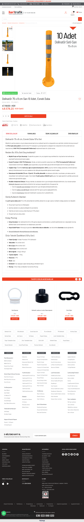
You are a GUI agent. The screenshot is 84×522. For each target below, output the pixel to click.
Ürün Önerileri (73, 134)
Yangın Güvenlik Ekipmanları (74, 388)
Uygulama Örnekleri (75, 503)
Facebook (63, 454)
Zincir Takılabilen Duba (27, 340)
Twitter (66, 454)
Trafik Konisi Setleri (26, 388)
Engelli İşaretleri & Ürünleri (73, 383)
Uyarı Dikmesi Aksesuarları (9, 403)
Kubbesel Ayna (54, 359)
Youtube (69, 454)
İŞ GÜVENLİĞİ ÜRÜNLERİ (47, 474)
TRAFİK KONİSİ (45, 462)
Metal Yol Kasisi (40, 385)
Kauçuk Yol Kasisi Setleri (42, 359)
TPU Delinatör (61, 331)
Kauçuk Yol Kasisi (41, 357)
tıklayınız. (28, 515)
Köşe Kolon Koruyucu (8, 376)
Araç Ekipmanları (71, 375)
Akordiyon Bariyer (7, 414)
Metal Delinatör (25, 364)
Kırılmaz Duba (73, 331)
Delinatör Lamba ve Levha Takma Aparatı (42, 310)
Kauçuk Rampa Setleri (42, 380)
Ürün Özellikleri (11, 134)
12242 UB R (41, 340)
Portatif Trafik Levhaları (73, 386)
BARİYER (9, 353)
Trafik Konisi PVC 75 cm (27, 383)
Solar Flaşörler (54, 386)
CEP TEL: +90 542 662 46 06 (48, 489)
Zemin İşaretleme (71, 364)
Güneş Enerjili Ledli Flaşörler (57, 380)
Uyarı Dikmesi (7, 390)
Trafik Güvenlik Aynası (55, 357)
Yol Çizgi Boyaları (71, 359)
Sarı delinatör (52, 345)
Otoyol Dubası (66, 340)
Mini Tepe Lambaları (72, 402)
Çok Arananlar (40, 503)
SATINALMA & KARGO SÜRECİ (28, 465)
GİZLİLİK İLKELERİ (26, 471)
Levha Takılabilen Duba (58, 336)
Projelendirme (50, 503)
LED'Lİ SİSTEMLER (46, 470)
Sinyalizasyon (54, 383)
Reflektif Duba (53, 340)
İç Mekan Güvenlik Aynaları (56, 364)
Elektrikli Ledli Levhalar (56, 375)
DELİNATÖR (26, 353)
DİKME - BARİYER (45, 466)
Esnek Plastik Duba (23, 345)
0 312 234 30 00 (23, 4)
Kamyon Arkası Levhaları (56, 399)
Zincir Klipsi (69, 310)
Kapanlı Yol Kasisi (41, 372)
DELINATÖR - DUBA (46, 455)
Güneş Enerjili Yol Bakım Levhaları (58, 393)
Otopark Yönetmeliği (8, 503)
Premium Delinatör (38, 345)
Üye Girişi (76, 7)
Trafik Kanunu (19, 503)
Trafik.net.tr (42, 505)
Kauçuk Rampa (40, 377)
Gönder (75, 435)
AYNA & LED (55, 353)
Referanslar (33, 505)
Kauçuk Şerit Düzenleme (42, 409)
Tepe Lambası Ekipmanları (73, 409)
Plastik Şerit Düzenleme (42, 407)
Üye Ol (80, 7)
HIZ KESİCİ (44, 457)
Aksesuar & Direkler (55, 367)
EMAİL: (47, 485)
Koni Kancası (15, 310)
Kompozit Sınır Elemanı (27, 399)
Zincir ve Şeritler (71, 378)
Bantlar (69, 380)
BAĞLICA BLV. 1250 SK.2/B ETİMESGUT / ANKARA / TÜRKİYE (55, 483)
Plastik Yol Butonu (41, 396)
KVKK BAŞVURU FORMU (27, 457)
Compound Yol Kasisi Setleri (43, 367)
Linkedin (74, 454)
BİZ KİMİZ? (4, 453)
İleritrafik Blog (18, 7)
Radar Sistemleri (54, 396)
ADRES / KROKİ (5, 459)
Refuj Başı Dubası (26, 404)
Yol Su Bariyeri (7, 398)
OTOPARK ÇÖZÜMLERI (47, 453)
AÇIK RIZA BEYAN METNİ (27, 455)
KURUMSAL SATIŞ (6, 462)
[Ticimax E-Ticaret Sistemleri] (42, 521)
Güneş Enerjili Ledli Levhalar (57, 378)
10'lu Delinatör (20, 331)
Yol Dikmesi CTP (7, 395)
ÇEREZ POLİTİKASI (26, 462)
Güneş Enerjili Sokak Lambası (57, 388)
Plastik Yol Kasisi (40, 362)
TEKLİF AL (46, 4)
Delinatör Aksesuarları (27, 367)
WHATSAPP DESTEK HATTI (10, 4)
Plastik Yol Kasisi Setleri (42, 364)
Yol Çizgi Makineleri (71, 367)
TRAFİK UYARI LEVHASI (47, 468)
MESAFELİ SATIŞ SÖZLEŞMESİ (28, 473)
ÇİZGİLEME (72, 353)
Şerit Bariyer (6, 411)
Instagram (72, 454)
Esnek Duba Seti (34, 331)
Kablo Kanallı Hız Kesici (42, 383)
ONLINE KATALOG (77, 4)
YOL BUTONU (45, 459)
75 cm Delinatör (47, 331)
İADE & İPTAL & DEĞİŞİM (27, 467)
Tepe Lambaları (71, 404)
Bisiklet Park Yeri (7, 363)
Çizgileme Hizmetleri (71, 357)
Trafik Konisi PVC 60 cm (27, 380)
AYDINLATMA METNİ (26, 453)
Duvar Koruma (7, 382)
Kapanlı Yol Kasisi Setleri (42, 375)
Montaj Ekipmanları (72, 391)
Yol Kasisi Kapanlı (8, 425)
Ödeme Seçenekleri (52, 134)
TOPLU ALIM (4, 464)
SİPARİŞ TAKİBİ (36, 4)
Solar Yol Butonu (40, 399)
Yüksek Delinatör (9, 345)
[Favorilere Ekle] (80, 99)
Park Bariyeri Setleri (8, 368)
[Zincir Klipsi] (69, 296)
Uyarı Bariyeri (6, 393)
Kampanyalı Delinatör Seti (27, 362)
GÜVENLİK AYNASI (46, 464)
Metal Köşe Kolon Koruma (9, 379)
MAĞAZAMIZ (67, 4)
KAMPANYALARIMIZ (6, 466)
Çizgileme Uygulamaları (62, 503)
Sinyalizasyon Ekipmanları (56, 391)
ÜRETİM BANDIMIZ (6, 455)
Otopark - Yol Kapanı (8, 422)
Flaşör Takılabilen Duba (10, 340)
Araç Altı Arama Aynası (56, 362)
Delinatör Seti (8, 331)
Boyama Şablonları (72, 362)
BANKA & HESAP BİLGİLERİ (28, 475)
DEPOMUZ (4, 457)
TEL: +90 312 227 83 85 (47, 487)
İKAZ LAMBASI (45, 472)
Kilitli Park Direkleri (7, 360)
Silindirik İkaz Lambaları (72, 407)
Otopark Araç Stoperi (8, 366)
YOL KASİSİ (41, 353)
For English (50, 505)
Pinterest (77, 454)
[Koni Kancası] (15, 296)
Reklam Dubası (25, 407)
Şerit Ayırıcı (20, 336)
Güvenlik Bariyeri (7, 400)
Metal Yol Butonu (40, 393)
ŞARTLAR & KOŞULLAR (27, 469)
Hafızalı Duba (8, 336)
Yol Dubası (31, 336)
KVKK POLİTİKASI (25, 459)
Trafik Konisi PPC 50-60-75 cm (28, 375)
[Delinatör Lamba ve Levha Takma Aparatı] (42, 296)
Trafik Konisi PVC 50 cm (27, 378)
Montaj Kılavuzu (29, 503)
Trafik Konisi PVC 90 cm (27, 386)
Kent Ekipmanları (71, 393)
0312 (26, 483)
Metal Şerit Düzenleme (41, 412)
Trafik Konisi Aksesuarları (27, 391)
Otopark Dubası (43, 336)
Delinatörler (24, 357)
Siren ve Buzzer (71, 412)
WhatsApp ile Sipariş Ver (11, 93)
